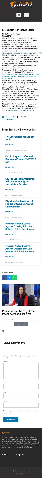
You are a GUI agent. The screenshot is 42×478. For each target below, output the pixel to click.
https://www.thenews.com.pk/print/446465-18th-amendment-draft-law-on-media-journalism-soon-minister (21, 76)
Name (5, 383)
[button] (18, 15)
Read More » (9, 145)
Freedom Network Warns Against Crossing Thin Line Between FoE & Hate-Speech (19, 226)
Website (5, 401)
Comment (6, 361)
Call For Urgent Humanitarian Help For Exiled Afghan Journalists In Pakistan (19, 182)
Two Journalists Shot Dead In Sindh (19, 138)
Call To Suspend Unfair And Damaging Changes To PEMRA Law (20, 159)
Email (5, 392)
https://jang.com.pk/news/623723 (21, 110)
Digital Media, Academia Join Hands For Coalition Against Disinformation (19, 204)
